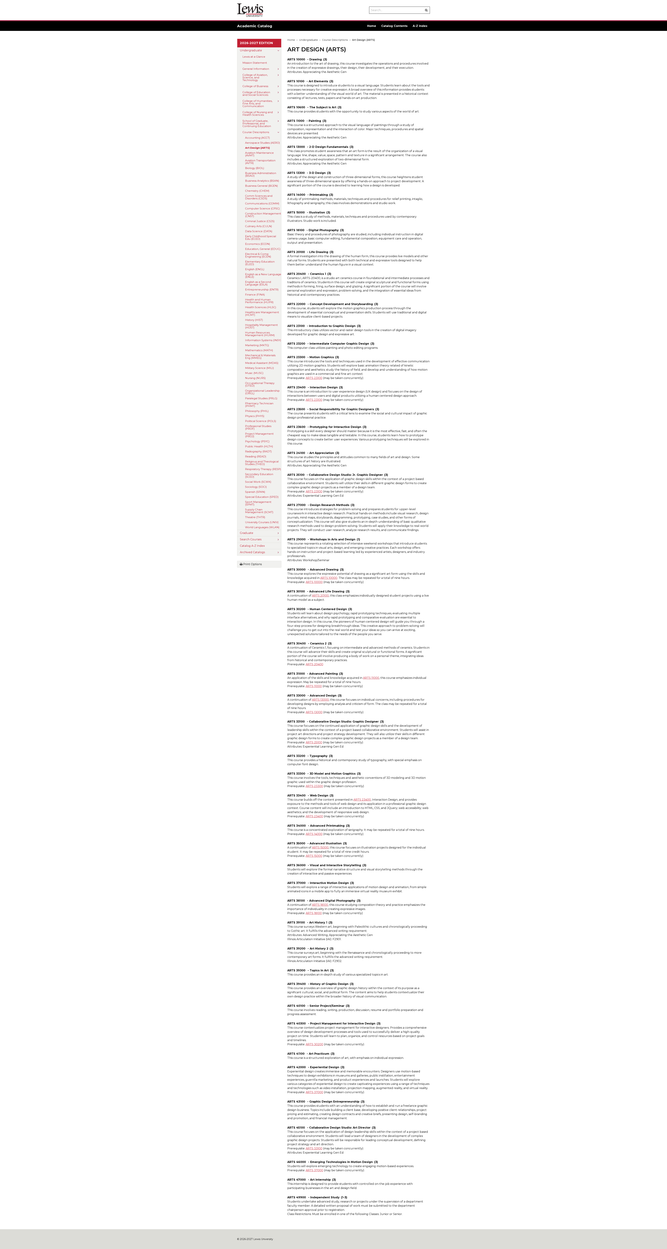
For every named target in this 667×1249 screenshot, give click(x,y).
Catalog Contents (394, 26)
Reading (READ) (255, 456)
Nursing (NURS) (255, 378)
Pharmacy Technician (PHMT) (259, 405)
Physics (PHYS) (254, 416)
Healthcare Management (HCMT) (262, 314)
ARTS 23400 (362, 799)
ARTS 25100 (314, 742)
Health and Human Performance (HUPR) (259, 301)
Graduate (246, 533)
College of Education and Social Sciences (256, 93)
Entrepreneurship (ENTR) (262, 289)
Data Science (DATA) (258, 231)
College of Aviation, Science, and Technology (255, 77)
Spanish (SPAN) (255, 491)
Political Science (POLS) (260, 421)
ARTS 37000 (314, 1092)
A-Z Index (420, 26)
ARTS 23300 (314, 786)
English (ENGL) (254, 269)
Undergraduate (251, 50)
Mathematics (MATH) (259, 350)
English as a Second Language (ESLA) (258, 283)
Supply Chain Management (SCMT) (259, 511)
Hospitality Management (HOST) (261, 326)
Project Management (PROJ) (259, 435)
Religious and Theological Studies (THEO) (262, 463)
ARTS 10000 (328, 578)
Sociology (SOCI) (256, 486)
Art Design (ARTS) (257, 147)
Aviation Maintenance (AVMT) (259, 154)
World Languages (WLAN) (262, 527)
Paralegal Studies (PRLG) (261, 398)
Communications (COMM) (262, 203)
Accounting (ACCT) (257, 137)
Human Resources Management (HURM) (260, 334)
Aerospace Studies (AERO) (262, 142)
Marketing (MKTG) (257, 345)
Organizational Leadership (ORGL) (262, 392)
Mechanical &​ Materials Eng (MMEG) (260, 357)
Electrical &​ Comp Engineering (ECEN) (258, 255)
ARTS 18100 (320, 904)
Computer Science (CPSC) (262, 208)
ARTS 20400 (314, 664)
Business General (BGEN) (261, 185)
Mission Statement (254, 62)
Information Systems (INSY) (263, 340)
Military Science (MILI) (259, 368)
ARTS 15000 (320, 847)
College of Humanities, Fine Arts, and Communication (257, 103)
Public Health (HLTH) (259, 446)
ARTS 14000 (314, 834)
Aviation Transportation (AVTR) (260, 162)
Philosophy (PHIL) (257, 411)
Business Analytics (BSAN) (262, 180)
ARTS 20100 (320, 595)
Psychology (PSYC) (257, 441)
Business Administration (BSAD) (260, 174)
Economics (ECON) (257, 244)
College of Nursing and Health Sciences (257, 113)
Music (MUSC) (254, 373)
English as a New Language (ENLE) (263, 276)
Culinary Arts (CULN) (258, 226)
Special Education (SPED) (262, 497)
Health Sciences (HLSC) (260, 307)
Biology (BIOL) (254, 168)
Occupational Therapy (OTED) (259, 384)
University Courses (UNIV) (262, 522)
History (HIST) (254, 320)
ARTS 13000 (320, 699)
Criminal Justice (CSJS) (260, 221)
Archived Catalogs (252, 552)
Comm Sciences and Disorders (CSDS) (258, 197)
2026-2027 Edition (256, 43)
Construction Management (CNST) (263, 215)
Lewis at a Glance (253, 56)
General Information (255, 68)
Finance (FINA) (255, 294)
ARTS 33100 (314, 1148)
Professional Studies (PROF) (258, 427)
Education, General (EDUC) (263, 249)
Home (371, 26)
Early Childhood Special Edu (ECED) (260, 237)
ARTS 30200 (314, 1044)
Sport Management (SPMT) (258, 503)
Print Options (252, 564)
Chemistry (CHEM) (257, 190)
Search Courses (250, 539)
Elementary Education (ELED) (260, 263)
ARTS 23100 (314, 378)
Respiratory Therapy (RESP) (263, 469)
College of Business (255, 86)
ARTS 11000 (371, 678)
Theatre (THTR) (255, 517)
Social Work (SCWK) (258, 481)
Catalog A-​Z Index (252, 545)
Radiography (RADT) (258, 451)
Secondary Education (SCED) (259, 475)
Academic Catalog (254, 26)
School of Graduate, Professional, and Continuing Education (256, 123)
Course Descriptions (255, 132)
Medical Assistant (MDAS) (261, 363)
